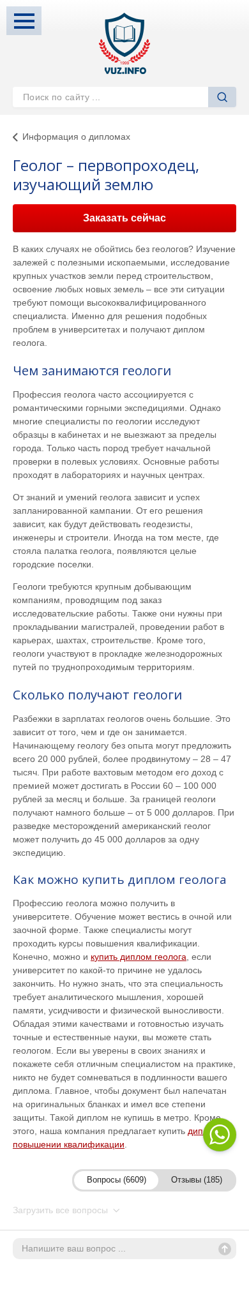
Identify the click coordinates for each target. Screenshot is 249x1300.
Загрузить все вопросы (61, 1210)
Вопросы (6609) (116, 1179)
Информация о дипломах (76, 136)
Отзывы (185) (196, 1179)
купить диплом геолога (138, 957)
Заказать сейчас (124, 218)
